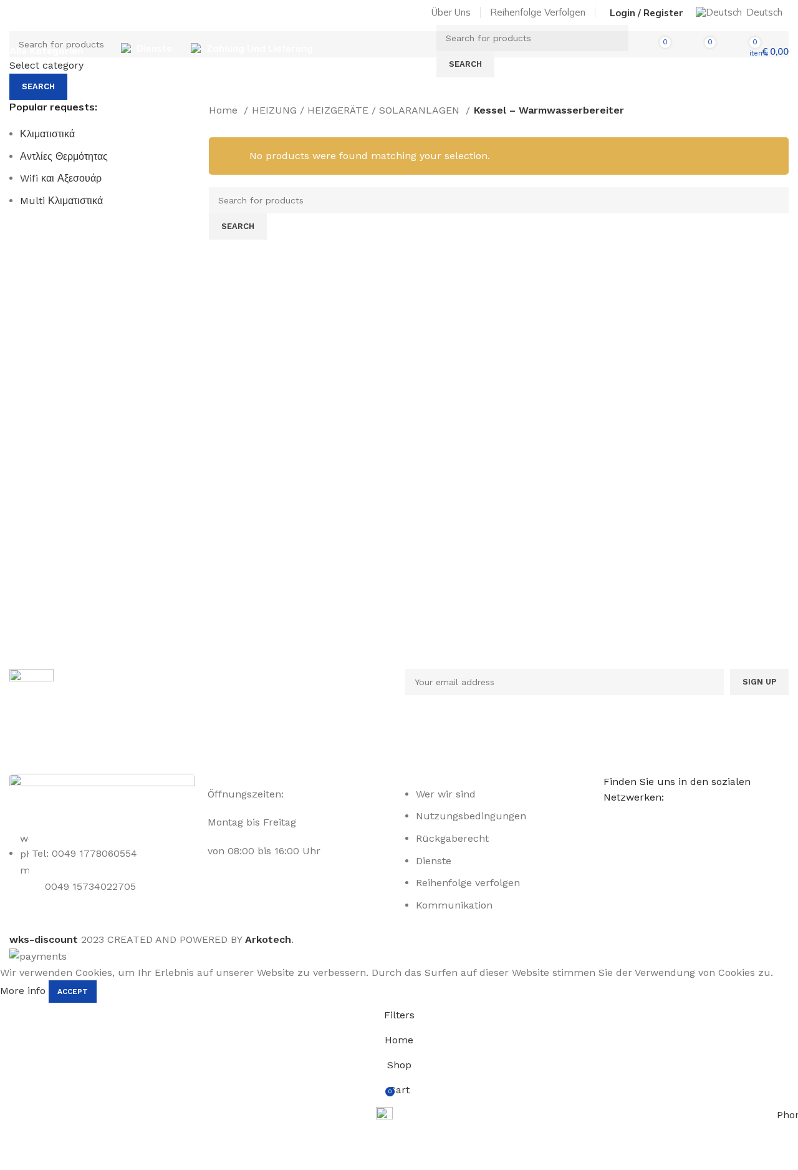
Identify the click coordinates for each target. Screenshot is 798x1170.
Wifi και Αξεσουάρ (61, 178)
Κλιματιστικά (47, 134)
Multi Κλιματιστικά (61, 201)
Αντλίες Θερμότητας (64, 156)
